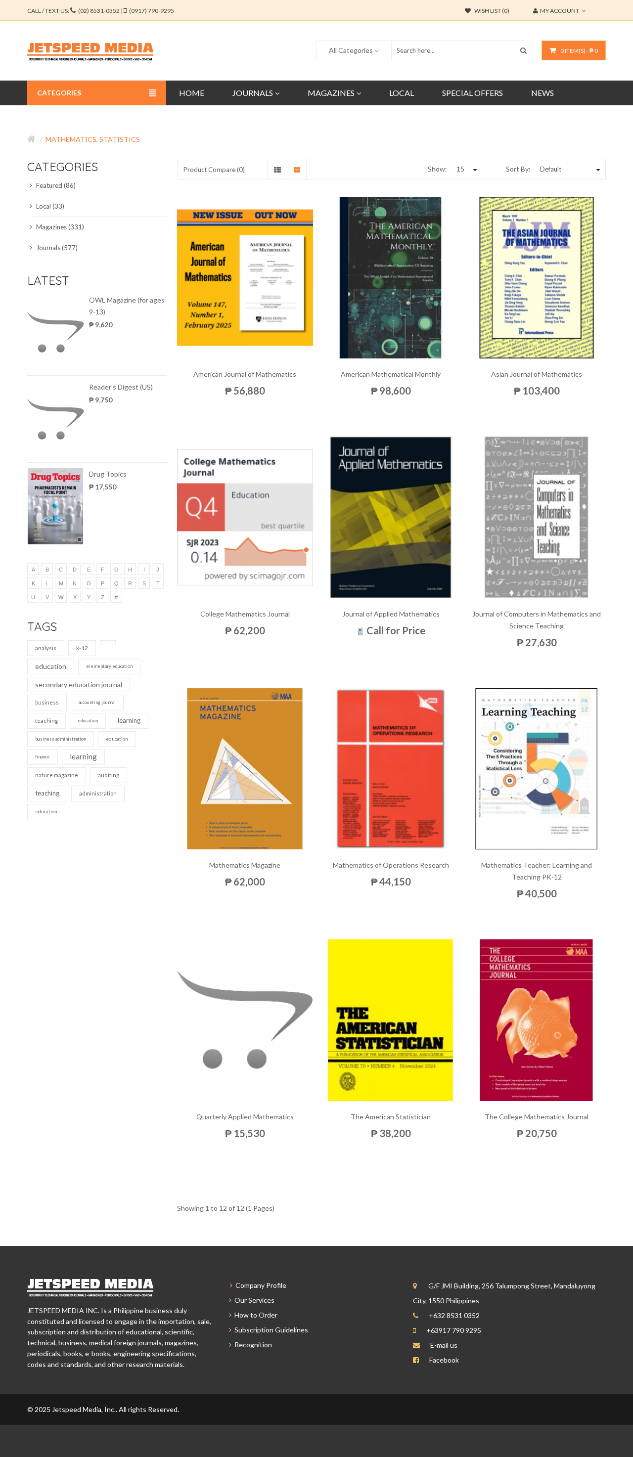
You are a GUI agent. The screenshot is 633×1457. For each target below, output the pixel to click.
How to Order (254, 1315)
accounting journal (97, 702)
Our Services (252, 1300)
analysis (45, 648)
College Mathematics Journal (245, 614)
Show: (437, 169)
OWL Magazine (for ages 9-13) (127, 306)
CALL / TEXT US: (100, 10)
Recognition (251, 1344)
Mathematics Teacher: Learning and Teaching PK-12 (536, 871)
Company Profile (259, 1285)
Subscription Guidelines (269, 1329)
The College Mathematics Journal (536, 1116)
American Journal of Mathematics (244, 374)
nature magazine (56, 775)
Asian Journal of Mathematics (536, 374)
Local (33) (49, 206)
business (47, 702)
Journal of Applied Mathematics (391, 614)
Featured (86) (55, 185)
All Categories (351, 50)
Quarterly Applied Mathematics (245, 1116)
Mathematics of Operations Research (391, 865)
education (50, 666)
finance (42, 756)
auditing (108, 775)
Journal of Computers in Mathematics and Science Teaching (536, 620)
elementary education (109, 666)
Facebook (444, 1360)
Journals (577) (56, 248)
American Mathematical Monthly (391, 374)
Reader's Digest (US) (121, 387)
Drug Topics (108, 474)
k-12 (82, 648)
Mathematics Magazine (244, 865)
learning (129, 720)
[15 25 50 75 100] (465, 169)
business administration (60, 739)
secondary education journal (78, 684)
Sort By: (518, 169)
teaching (46, 720)
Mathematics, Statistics (92, 139)
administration (98, 793)
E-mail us (443, 1345)
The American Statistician (391, 1116)
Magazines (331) (59, 227)
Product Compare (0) (214, 170)
